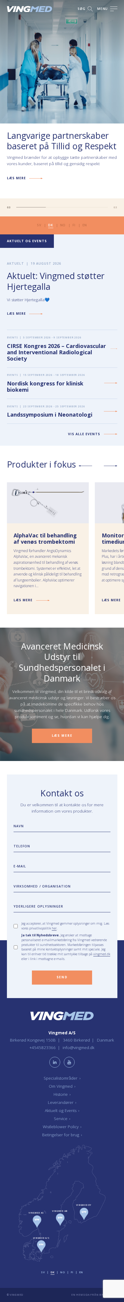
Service (62, 1119)
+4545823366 (43, 1047)
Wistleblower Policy (62, 1127)
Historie (62, 1094)
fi (74, 225)
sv (39, 225)
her (54, 928)
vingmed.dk (101, 954)
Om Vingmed (62, 1086)
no (63, 225)
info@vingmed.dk (79, 1047)
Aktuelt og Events (62, 1110)
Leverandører (62, 1102)
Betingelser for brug (62, 1135)
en (84, 225)
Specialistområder (62, 1078)
